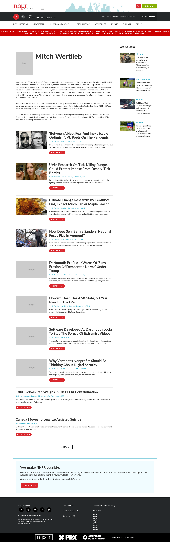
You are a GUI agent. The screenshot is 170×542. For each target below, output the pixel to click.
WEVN (95, 524)
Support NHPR (29, 485)
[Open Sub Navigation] (30, 24)
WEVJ (95, 522)
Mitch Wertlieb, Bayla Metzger (60, 239)
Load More (64, 447)
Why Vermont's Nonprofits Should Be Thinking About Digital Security (78, 362)
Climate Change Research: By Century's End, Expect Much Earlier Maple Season (79, 201)
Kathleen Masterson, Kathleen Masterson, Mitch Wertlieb (37, 396)
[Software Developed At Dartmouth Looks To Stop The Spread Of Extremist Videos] (31, 336)
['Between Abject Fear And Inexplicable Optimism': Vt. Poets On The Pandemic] (31, 140)
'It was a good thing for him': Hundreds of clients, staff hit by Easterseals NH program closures (143, 131)
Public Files (97, 510)
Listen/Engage (83, 24)
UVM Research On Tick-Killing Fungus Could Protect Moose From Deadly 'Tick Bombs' (79, 168)
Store (139, 24)
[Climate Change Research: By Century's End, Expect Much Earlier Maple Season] (31, 206)
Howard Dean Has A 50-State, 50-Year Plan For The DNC (78, 300)
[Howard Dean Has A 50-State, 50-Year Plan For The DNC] (31, 304)
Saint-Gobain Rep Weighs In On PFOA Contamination (57, 391)
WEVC (95, 516)
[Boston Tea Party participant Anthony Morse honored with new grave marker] (127, 83)
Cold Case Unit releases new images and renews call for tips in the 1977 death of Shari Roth (144, 108)
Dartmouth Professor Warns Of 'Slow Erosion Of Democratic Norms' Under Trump (77, 266)
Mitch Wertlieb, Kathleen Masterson (62, 369)
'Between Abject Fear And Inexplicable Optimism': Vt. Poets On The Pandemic (79, 135)
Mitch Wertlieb (54, 337)
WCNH (95, 514)
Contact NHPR (68, 506)
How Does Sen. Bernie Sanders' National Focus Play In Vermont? (80, 233)
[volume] (23, 16)
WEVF (95, 518)
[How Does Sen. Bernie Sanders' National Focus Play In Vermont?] (31, 238)
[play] (16, 17)
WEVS (95, 529)
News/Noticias (20, 24)
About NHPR (100, 24)
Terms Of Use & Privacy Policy (104, 506)
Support (150, 6)
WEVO (95, 526)
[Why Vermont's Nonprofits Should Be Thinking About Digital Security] (31, 367)
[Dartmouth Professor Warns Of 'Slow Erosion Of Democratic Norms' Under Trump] (31, 269)
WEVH (95, 520)
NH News (139, 54)
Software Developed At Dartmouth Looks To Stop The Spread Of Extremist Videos (81, 331)
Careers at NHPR (69, 516)
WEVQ (95, 527)
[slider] (26, 17)
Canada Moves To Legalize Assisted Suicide (48, 419)
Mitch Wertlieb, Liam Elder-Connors (62, 275)
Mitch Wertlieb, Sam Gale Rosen (60, 141)
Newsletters (39, 24)
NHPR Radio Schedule (71, 511)
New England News (143, 79)
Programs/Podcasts (60, 24)
